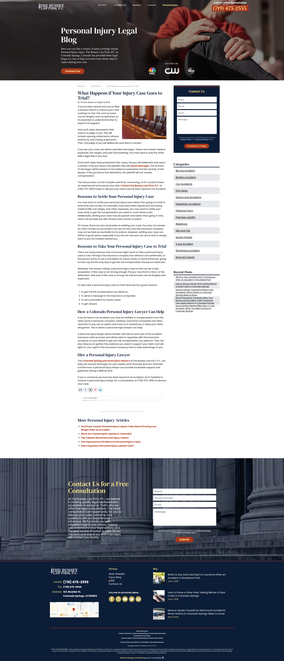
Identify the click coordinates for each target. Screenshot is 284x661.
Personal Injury (96, 86)
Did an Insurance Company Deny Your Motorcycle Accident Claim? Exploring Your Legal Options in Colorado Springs (195, 300)
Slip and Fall (183, 230)
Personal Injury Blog (140, 638)
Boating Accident (186, 177)
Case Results (119, 5)
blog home (81, 86)
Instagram (118, 599)
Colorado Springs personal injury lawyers (106, 360)
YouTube (125, 599)
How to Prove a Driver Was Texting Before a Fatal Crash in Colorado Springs (196, 285)
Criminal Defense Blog (140, 633)
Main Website (117, 574)
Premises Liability (185, 217)
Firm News (182, 190)
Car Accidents (184, 184)
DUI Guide (146, 636)
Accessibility (144, 642)
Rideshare (181, 224)
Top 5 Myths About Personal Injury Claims (105, 437)
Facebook (112, 599)
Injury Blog (115, 577)
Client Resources (142, 631)
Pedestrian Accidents (188, 204)
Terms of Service (201, 139)
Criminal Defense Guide (157, 633)
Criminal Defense (124, 633)
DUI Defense (138, 636)
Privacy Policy (185, 139)
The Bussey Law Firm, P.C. (51, 6)
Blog (155, 568)
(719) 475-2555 (76, 582)
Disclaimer (135, 642)
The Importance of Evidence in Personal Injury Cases (111, 441)
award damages (139, 165)
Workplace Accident (188, 250)
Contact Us (72, 71)
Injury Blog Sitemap (157, 642)
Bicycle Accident (185, 170)
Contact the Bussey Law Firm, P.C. (140, 185)
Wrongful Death (185, 257)
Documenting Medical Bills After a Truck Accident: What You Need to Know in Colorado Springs (195, 308)
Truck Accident (184, 244)
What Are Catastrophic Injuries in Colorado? (106, 433)
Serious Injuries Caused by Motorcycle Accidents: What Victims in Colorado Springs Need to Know (194, 292)
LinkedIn (138, 599)
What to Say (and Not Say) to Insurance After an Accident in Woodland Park (195, 278)
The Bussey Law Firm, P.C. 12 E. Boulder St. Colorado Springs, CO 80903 (74, 609)
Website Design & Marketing (132, 658)
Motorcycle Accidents (188, 197)
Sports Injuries (184, 237)
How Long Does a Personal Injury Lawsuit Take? (107, 445)
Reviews (137, 5)
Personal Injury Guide (155, 638)
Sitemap (113, 568)
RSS (113, 580)
